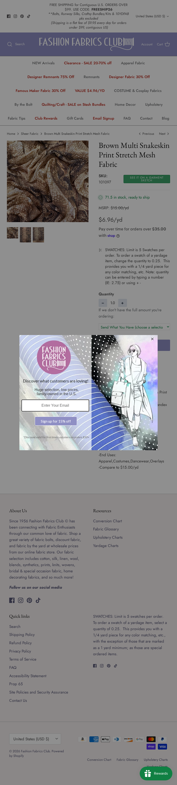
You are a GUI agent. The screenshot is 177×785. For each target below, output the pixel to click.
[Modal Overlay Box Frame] (88, 392)
